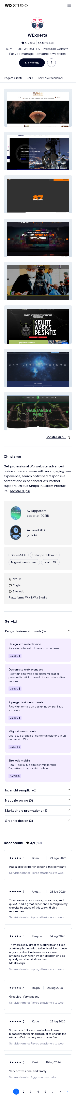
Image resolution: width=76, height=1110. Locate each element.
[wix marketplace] (16, 5)
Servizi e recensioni (50, 78)
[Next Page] (67, 1092)
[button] (38, 108)
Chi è (30, 78)
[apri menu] (69, 5)
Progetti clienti (12, 78)
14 (60, 1091)
